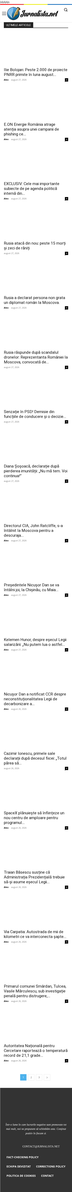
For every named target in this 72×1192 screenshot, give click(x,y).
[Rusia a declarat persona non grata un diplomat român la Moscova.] (36, 277)
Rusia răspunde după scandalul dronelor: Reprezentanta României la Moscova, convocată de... (36, 357)
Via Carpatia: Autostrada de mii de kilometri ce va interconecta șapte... (35, 934)
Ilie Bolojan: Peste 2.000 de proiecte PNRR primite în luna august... (35, 72)
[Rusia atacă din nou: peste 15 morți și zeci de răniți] (36, 222)
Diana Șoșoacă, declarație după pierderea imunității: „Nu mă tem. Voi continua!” (35, 471)
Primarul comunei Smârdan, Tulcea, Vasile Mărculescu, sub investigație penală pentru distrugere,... (35, 991)
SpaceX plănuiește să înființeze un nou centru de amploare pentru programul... (34, 818)
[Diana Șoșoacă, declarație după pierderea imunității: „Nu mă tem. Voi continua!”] (36, 445)
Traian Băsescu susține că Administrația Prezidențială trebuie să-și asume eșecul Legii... (34, 877)
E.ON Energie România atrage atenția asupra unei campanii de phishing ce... (31, 129)
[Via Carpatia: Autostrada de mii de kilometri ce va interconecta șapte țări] (36, 911)
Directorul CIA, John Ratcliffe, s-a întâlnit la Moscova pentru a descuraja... (33, 530)
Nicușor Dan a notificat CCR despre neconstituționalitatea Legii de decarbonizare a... (35, 699)
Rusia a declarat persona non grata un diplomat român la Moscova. (34, 300)
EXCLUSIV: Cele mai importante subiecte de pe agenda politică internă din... (31, 188)
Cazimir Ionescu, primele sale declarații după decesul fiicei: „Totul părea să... (35, 758)
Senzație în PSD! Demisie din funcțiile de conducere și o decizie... (35, 414)
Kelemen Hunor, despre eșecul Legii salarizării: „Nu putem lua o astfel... (35, 642)
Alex (6, 79)
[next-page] (47, 1077)
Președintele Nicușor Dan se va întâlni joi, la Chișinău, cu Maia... (31, 587)
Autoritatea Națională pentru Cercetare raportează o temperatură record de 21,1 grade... (36, 1050)
